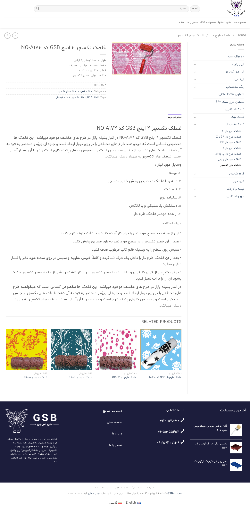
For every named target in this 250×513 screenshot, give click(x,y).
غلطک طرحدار (63, 97)
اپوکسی (239, 79)
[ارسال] (37, 8)
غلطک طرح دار (220, 35)
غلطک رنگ (237, 117)
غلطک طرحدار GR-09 (80, 377)
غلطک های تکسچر (191, 35)
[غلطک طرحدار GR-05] (26, 349)
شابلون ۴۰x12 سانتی (231, 94)
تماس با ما (192, 22)
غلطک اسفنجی (234, 109)
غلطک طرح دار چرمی (229, 159)
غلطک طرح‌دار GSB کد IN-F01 (164, 377)
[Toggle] (194, 64)
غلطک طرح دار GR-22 (124, 377)
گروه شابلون (236, 174)
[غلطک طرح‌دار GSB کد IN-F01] (160, 349)
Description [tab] (174, 118)
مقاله (181, 22)
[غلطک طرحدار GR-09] (71, 349)
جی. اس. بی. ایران (42, 439)
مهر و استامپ (235, 196)
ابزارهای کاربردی (234, 72)
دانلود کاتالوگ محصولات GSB (215, 22)
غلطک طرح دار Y (231, 148)
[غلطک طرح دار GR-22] (116, 349)
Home (241, 35)
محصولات (241, 22)
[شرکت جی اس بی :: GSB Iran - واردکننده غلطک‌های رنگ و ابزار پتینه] (226, 9)
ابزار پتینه (238, 64)
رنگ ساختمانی (235, 87)
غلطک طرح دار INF (230, 142)
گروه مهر (238, 181)
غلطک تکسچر (79, 97)
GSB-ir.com (174, 493)
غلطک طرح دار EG (231, 131)
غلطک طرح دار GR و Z (228, 137)
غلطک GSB (93, 97)
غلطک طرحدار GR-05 (35, 377)
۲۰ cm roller (236, 57)
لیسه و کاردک (235, 189)
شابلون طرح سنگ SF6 (230, 102)
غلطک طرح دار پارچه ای (228, 154)
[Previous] (181, 358)
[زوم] (176, 70)
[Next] (6, 358)
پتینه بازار (93, 493)
